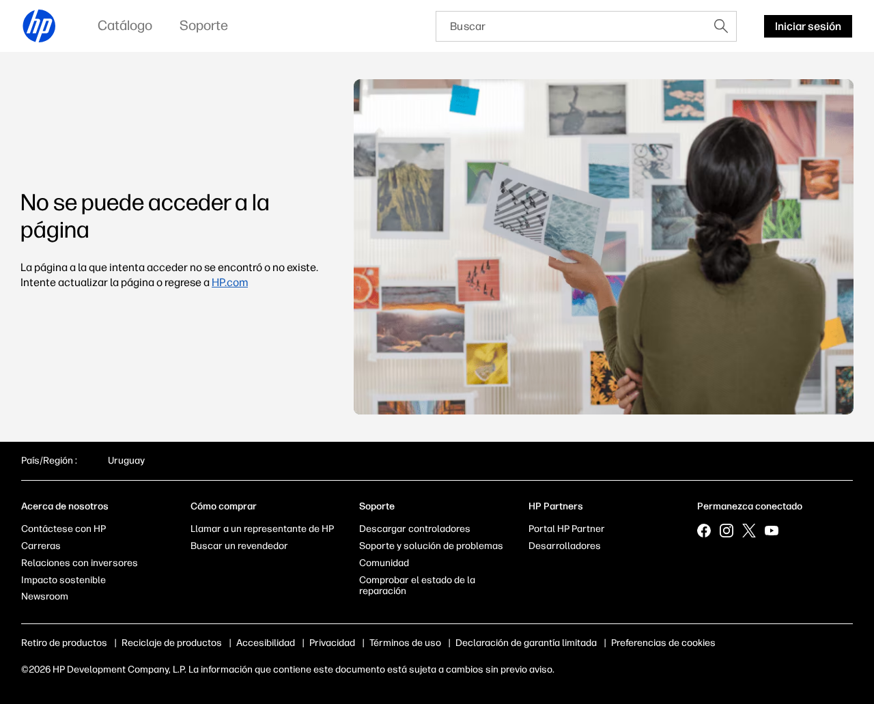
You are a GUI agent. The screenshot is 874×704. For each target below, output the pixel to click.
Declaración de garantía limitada (526, 643)
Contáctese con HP (63, 529)
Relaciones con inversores (79, 563)
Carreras (41, 546)
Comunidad (384, 563)
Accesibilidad (265, 643)
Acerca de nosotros (65, 506)
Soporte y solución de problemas (431, 546)
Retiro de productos (64, 643)
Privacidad (332, 643)
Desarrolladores (564, 546)
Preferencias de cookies (663, 643)
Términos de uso (405, 643)
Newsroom (44, 596)
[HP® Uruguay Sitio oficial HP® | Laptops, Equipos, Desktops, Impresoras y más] (40, 26)
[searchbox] (571, 26)
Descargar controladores (414, 529)
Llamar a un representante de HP (262, 529)
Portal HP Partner (566, 529)
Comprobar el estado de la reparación (417, 585)
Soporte (377, 506)
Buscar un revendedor (239, 546)
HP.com (230, 282)
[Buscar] (721, 26)
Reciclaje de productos (172, 643)
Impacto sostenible (63, 580)
